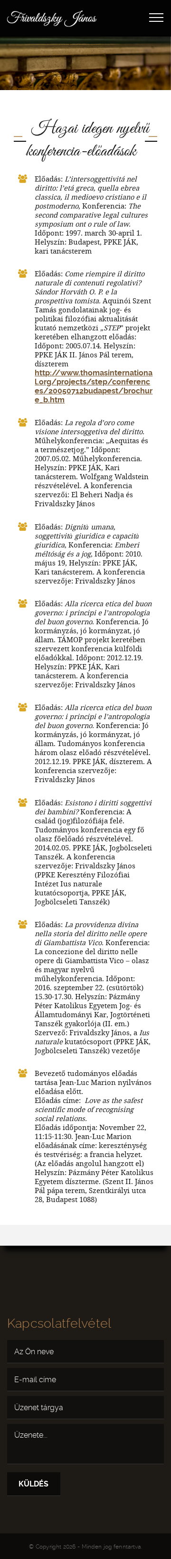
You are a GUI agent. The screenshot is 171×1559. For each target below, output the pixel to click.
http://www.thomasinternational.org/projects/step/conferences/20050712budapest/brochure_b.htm (93, 386)
